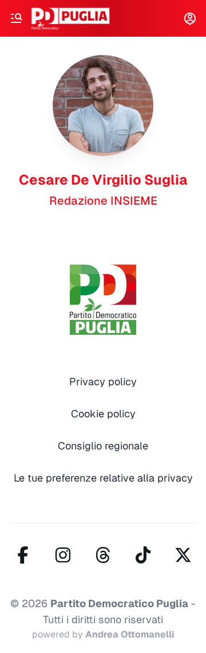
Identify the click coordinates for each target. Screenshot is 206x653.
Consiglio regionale (103, 445)
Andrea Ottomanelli (130, 634)
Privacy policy (103, 381)
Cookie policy (103, 413)
